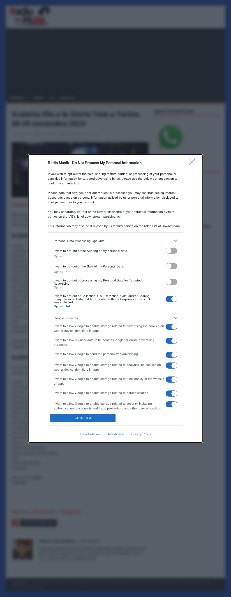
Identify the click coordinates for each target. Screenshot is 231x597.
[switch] (171, 251)
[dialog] (115, 298)
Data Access (115, 434)
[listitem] (115, 240)
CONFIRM (83, 418)
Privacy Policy (141, 434)
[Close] (193, 163)
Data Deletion (90, 434)
